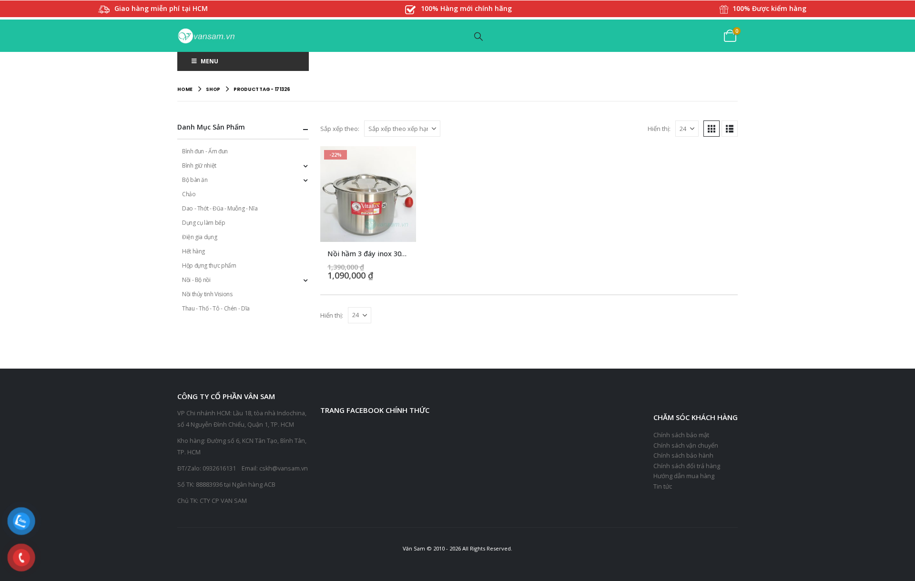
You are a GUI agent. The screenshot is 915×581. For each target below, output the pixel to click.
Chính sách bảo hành (683, 455)
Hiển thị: (659, 128)
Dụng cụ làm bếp (203, 223)
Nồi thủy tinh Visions (207, 294)
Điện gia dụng (199, 237)
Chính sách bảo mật (681, 435)
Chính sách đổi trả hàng (686, 466)
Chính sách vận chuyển (685, 445)
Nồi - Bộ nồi (196, 280)
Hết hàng (193, 251)
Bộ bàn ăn (195, 180)
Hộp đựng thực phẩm (209, 265)
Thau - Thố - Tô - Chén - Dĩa (216, 308)
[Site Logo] (205, 36)
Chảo (189, 194)
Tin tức (662, 486)
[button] (479, 36)
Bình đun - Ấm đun (205, 151)
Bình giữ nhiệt (199, 165)
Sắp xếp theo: (339, 128)
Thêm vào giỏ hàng (400, 161)
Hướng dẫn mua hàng (683, 476)
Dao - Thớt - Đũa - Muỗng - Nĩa (219, 208)
